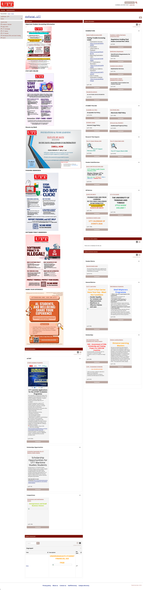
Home (3, 10)
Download (42, 441)
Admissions (10, 10)
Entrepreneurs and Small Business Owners (35, 500)
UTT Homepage (6, 29)
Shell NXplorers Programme (116, 286)
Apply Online (5, 26)
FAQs (27, 566)
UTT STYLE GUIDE (114, 194)
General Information (30, 349)
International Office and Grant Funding (11, 35)
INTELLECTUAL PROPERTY (116, 123)
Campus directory (84, 585)
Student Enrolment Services (91, 251)
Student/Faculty (129, 2)
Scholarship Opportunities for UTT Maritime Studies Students (35, 452)
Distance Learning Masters (116, 340)
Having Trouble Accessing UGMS (94, 35)
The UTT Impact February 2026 (93, 141)
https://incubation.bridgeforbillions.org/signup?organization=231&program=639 (37, 429)
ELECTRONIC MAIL (114, 110)
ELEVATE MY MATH (91, 194)
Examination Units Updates (90, 238)
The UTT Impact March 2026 (117, 141)
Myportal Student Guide (92, 266)
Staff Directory (72, 585)
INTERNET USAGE (90, 122)
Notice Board (28, 21)
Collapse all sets (77, 354)
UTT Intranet (5, 33)
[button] (38, 543)
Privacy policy (47, 585)
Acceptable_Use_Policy (91, 110)
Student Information (89, 21)
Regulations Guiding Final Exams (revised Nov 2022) (118, 35)
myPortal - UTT (5, 16)
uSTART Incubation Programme (35, 362)
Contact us (63, 585)
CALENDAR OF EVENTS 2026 (93, 218)
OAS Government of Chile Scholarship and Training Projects (94, 340)
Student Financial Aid (30, 536)
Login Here (132, 5)
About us (55, 585)
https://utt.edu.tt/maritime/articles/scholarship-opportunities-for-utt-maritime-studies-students (38, 481)
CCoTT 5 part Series (91, 286)
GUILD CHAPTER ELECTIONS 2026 (94, 166)
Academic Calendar (6, 24)
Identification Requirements (116, 51)
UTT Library (5, 31)
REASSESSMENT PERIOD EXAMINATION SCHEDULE (116, 79)
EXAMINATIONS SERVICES (116, 66)
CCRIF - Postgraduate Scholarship (94, 366)
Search (4, 37)
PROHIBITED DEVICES (91, 92)
